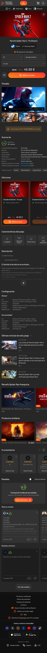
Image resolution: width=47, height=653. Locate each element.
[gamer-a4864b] (28, 458)
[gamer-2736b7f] (44, 552)
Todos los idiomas (40, 479)
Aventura (29, 161)
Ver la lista (24, 148)
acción (16, 170)
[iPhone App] (16, 635)
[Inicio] (7, 3)
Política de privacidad (23, 599)
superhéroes (37, 170)
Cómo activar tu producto (29, 152)
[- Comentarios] (39, 450)
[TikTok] (40, 628)
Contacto (23, 605)
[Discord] (7, 628)
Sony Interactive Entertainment (31, 157)
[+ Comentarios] (43, 450)
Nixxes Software (38, 154)
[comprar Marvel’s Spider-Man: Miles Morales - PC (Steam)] (18, 397)
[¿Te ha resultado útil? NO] (35, 539)
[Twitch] (34, 628)
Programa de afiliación (24, 602)
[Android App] (31, 635)
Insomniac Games (26, 154)
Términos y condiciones (23, 596)
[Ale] (5, 513)
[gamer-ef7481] (10, 458)
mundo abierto (25, 170)
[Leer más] (20, 526)
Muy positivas (25, 163)
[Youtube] (29, 628)
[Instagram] (18, 628)
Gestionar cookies (23, 642)
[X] (12, 628)
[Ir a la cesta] (38, 3)
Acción (23, 161)
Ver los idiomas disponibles (29, 150)
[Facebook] (23, 628)
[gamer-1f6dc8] (5, 552)
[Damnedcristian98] (44, 513)
